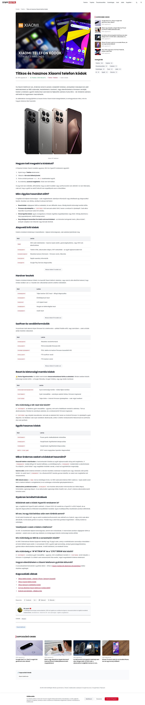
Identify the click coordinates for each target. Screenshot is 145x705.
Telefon (85, 2)
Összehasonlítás (100, 2)
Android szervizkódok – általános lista (30, 591)
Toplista (92, 2)
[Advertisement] (53, 93)
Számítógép (110, 2)
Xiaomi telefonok (21, 627)
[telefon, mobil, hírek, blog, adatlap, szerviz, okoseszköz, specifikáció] (9, 2)
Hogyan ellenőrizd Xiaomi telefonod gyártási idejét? (34, 588)
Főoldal (17, 9)
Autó (117, 2)
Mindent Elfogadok (112, 699)
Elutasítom (99, 699)
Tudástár (55, 77)
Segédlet (128, 2)
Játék (122, 2)
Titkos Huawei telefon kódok (27, 582)
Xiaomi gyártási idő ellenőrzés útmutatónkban (66, 566)
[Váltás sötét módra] (136, 2)
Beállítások (89, 699)
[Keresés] (141, 2)
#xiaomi (24, 618)
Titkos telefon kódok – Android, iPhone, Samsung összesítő (36, 578)
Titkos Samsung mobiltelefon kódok (29, 585)
